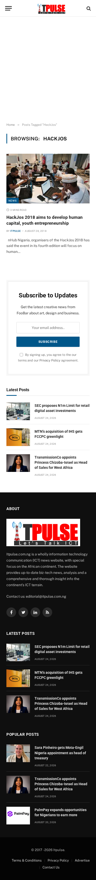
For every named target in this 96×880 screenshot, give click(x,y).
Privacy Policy (49, 360)
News (12, 200)
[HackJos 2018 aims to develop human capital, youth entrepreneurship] (48, 178)
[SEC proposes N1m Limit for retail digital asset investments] (18, 411)
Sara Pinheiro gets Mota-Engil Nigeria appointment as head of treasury (60, 753)
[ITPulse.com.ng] (50, 8)
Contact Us (51, 867)
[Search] (88, 8)
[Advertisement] (48, 70)
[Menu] (8, 8)
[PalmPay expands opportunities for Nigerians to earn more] (18, 815)
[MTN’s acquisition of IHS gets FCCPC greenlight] (18, 437)
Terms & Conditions (27, 860)
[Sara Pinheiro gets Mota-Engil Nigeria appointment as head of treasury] (18, 753)
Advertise (82, 860)
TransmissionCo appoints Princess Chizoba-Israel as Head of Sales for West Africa (61, 462)
